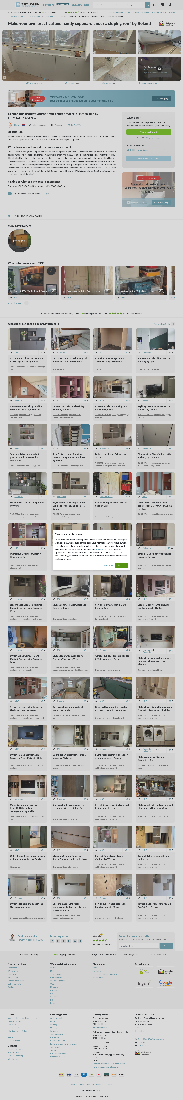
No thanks (108, 565)
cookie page (100, 549)
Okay (123, 565)
